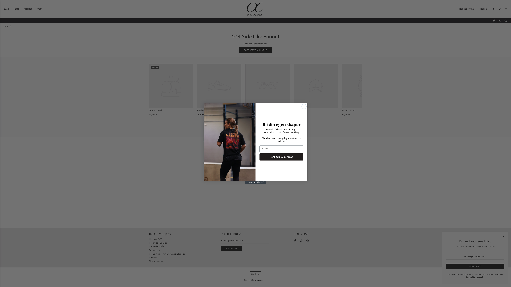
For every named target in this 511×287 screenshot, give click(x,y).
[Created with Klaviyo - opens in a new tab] (255, 182)
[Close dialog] (304, 106)
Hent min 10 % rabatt (281, 157)
